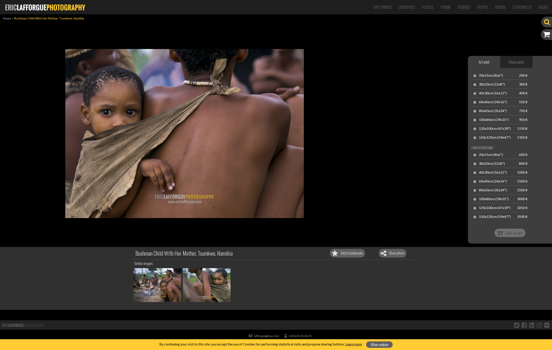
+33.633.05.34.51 (300, 336)
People (482, 7)
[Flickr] (546, 325)
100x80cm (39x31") (494, 120)
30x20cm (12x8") (492, 84)
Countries (407, 7)
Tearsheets (522, 7)
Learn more (353, 344)
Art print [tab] (484, 62)
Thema (445, 7)
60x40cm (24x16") (493, 102)
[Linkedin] (531, 325)
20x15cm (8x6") (491, 75)
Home (7, 18)
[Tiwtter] (516, 325)
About (544, 7)
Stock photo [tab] (516, 62)
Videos (500, 7)
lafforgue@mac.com (266, 336)
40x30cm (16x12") (493, 93)
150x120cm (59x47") (495, 137)
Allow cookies (379, 344)
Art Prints (383, 7)
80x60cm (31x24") (493, 111)
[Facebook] (524, 325)
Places (427, 7)
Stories (464, 7)
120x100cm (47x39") (495, 128)
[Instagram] (539, 325)
